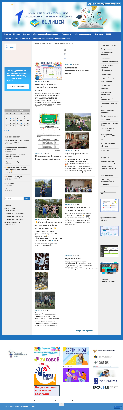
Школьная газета (107, 107)
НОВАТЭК (104, 89)
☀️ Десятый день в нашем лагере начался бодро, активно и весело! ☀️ (48, 225)
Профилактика (106, 81)
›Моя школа (108, 193)
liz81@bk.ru (16, 223)
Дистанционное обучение (106, 53)
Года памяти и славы (42, 401)
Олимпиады (105, 172)
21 (21, 123)
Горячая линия (73, 258)
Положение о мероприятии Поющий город (77, 70)
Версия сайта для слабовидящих (105, 4)
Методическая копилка (109, 116)
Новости (16, 34)
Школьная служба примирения (107, 129)
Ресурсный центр (107, 78)
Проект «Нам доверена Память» (109, 124)
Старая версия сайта (80, 401)
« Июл (7, 130)
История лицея (106, 49)
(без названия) (11, 183)
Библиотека (104, 184)
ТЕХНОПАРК (105, 85)
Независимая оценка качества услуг (108, 99)
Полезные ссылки (61, 401)
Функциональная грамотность (107, 111)
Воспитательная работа (109, 62)
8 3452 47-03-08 (10, 213)
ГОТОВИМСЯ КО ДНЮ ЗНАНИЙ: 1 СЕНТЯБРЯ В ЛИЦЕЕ (47, 87)
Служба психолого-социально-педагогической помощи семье (107, 67)
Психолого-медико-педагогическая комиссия (107, 144)
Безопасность (105, 74)
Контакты (99, 34)
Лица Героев (105, 119)
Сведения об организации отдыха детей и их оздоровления (44, 38)
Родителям (66, 34)
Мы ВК (103, 139)
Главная (7, 34)
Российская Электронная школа (108, 280)
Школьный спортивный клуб (107, 180)
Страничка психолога (108, 103)
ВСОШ (108, 34)
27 (17, 125)
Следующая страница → (85, 331)
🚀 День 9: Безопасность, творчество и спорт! (15, 177)
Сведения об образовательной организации (40, 34)
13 (17, 121)
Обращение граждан (83, 34)
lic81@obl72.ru (10, 224)
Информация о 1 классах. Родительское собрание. (15, 155)
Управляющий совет (108, 45)
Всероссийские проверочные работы (108, 167)
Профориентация (107, 175)
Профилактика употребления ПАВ (107, 135)
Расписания (105, 58)
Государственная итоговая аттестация (108, 162)
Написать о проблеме (17, 86)
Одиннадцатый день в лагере (17, 162)
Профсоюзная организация (105, 93)
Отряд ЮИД (104, 150)
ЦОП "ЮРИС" (31, 406)
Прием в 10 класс (11, 38)
